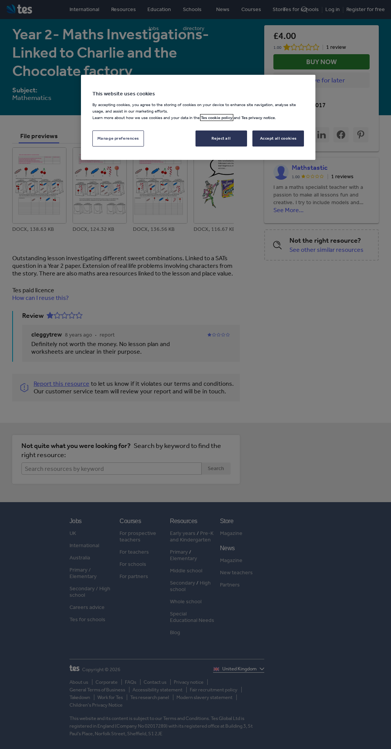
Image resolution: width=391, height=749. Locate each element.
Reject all (221, 138)
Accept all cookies (278, 138)
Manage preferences (118, 138)
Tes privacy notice (258, 117)
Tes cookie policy (217, 117)
